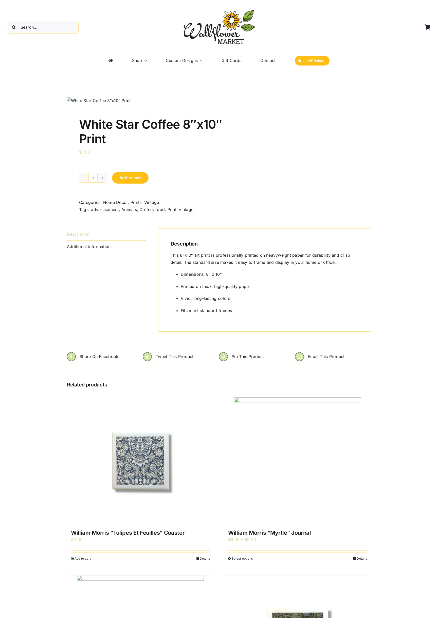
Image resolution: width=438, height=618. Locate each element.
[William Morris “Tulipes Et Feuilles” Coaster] (140, 460)
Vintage (151, 202)
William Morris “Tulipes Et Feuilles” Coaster (128, 532)
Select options (242, 558)
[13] (140, 100)
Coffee (146, 209)
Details (204, 558)
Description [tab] (78, 234)
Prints (136, 202)
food (160, 209)
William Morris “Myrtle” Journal (269, 532)
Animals (129, 209)
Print (172, 209)
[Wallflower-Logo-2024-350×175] (219, 10)
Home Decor (115, 202)
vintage (186, 209)
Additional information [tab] (89, 246)
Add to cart (130, 177)
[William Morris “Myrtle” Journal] (297, 460)
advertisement (105, 209)
